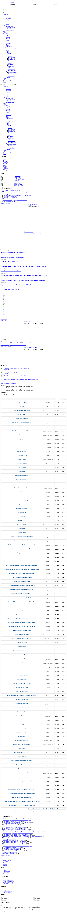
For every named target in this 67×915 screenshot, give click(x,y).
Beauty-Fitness (11, 130)
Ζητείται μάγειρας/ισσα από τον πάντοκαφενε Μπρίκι (14, 843)
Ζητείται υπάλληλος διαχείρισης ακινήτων (12, 828)
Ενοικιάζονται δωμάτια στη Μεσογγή (21, 634)
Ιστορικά (7, 113)
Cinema (7, 92)
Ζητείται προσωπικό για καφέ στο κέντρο (21, 797)
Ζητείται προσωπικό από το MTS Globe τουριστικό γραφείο (21, 544)
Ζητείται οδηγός (21, 528)
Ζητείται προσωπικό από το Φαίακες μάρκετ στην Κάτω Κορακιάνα (17, 835)
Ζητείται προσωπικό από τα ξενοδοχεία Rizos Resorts (22, 597)
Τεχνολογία (8, 115)
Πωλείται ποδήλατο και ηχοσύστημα (21, 703)
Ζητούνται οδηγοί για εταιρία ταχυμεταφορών (21, 422)
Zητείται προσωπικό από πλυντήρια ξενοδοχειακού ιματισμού (21, 781)
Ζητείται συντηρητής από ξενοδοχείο (21, 687)
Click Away (10, 139)
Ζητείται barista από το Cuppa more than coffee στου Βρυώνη (16, 834)
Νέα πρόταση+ (11, 138)
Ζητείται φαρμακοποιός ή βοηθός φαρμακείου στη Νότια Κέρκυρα (17, 195)
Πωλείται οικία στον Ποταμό (22, 654)
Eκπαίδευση (10, 136)
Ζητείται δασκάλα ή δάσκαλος (21, 740)
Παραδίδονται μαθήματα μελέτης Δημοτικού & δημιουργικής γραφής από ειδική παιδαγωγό (22, 831)
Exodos (10, 125)
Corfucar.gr (5, 873)
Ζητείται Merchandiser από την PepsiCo (22, 630)
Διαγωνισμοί (8, 94)
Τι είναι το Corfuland (7, 860)
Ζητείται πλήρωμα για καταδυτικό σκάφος (21, 658)
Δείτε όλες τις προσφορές (6, 346)
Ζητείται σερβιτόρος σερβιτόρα (21, 475)
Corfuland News (9, 118)
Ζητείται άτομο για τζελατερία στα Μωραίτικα (21, 683)
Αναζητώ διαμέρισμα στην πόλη (21, 772)
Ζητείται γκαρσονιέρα (21, 451)
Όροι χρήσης (6, 890)
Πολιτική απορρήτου (7, 891)
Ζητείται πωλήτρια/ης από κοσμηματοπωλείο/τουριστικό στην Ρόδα (17, 192)
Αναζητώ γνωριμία (22, 748)
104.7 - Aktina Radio (18, 185)
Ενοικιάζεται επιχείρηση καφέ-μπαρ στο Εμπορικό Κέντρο (21, 622)
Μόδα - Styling (9, 110)
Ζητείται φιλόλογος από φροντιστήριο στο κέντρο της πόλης (15, 837)
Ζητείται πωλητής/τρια (21, 671)
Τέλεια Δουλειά (11, 141)
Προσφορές (8, 93)
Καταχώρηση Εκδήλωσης (8, 880)
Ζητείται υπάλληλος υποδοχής (21, 785)
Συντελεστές (5, 862)
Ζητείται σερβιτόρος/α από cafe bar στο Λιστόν (13, 850)
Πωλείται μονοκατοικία (22, 642)
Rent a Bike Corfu (12, 142)
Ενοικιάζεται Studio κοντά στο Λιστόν (22, 434)
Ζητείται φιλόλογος (22, 516)
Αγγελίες (5, 97)
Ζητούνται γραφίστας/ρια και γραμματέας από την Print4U (15, 829)
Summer (10, 132)
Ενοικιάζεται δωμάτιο (21, 524)
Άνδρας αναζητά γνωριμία (21, 715)
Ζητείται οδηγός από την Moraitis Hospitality (22, 561)
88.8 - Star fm (17, 176)
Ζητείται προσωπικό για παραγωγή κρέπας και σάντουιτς (22, 793)
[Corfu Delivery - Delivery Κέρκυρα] (1, 906)
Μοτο (48, 406)
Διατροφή (8, 106)
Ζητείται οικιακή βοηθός (22, 455)
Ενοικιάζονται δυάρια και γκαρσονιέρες (11, 847)
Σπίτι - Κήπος (48, 443)
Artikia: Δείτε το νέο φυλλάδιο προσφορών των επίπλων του (13, 345)
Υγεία (7, 107)
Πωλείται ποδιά (21, 414)
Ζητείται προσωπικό (21, 520)
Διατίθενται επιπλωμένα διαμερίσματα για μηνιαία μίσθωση (15, 191)
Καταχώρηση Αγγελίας (10, 99)
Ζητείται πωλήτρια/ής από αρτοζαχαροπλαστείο (13, 848)
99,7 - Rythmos (18, 182)
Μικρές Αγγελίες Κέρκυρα (6, 394)
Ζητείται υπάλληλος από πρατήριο (22, 500)
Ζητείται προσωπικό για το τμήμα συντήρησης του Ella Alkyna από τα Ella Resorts (21, 801)
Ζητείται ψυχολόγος (21, 512)
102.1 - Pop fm (17, 183)
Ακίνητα (48, 402)
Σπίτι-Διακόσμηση (12, 129)
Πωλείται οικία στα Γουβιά (21, 402)
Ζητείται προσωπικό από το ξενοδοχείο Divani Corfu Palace (15, 842)
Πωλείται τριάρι (21, 768)
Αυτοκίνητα (47, 467)
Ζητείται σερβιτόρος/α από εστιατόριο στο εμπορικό (22, 760)
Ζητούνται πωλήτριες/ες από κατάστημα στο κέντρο (21, 589)
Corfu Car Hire (14, 134)
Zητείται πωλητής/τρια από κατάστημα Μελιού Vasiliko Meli (21, 805)
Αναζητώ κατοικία (21, 483)
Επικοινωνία (5, 865)
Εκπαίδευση (8, 90)
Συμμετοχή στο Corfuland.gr (14, 147)
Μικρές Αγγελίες (9, 98)
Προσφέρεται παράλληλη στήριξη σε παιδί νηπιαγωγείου (15, 200)
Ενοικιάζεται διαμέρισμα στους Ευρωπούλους (12, 190)
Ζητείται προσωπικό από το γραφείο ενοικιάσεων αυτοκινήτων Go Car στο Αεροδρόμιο (21, 836)
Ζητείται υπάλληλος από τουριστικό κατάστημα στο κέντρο (21, 540)
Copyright (5, 888)
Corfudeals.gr (6, 872)
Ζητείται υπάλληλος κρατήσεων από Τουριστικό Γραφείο (22, 585)
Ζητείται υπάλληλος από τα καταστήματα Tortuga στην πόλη (21, 789)
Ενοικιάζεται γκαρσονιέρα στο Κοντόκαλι (21, 410)
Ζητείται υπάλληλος (21, 679)
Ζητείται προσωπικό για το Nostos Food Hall (12, 194)
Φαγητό (10, 126)
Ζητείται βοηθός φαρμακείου (21, 553)
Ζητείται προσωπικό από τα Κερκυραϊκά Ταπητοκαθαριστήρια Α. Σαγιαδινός (21, 569)
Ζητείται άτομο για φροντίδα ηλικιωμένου (21, 728)
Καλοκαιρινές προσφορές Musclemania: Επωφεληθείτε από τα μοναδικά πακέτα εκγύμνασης (20, 342)
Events (7, 87)
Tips (7, 116)
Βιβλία (7, 112)
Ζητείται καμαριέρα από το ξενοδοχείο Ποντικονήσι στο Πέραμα (21, 695)
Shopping (10, 128)
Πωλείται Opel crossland (21, 467)
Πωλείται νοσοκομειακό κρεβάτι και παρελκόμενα (21, 638)
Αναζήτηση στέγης (22, 532)
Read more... (5, 105)
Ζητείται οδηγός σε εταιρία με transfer (21, 581)
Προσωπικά (47, 480)
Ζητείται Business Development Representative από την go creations (17, 830)
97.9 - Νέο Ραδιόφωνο (19, 180)
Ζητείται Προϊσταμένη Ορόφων (21, 691)
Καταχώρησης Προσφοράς (8, 881)
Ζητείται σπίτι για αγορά (22, 463)
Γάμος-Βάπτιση (11, 131)
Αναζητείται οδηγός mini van (9, 201)
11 (50, 808)
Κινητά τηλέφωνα (48, 488)
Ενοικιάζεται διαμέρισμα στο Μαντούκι (21, 744)
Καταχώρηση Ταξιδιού (8, 882)
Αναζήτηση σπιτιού (22, 459)
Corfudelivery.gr (6, 871)
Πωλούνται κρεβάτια (21, 711)
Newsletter (8, 149)
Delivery (10, 135)
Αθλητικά (8, 91)
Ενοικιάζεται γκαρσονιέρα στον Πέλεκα (21, 650)
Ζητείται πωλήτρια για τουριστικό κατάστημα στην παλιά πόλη (21, 618)
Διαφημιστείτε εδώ (7, 892)
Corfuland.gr (5, 870)
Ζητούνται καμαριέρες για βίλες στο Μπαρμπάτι (22, 577)
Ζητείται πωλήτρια (21, 605)
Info (6, 143)
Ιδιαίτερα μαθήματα (48, 740)
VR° (4, 151)
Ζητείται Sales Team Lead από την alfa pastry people (21, 557)
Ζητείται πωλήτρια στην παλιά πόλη (21, 752)
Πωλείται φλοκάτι (21, 447)
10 (48, 808)
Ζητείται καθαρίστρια (21, 732)
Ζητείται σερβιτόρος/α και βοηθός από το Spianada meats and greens (17, 846)
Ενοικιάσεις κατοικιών (48, 410)
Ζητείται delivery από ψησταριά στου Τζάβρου (21, 593)
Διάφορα (7, 117)
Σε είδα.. (5, 104)
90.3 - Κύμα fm (18, 177)
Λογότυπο (5, 864)
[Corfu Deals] (37, 906)
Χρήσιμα (5, 119)
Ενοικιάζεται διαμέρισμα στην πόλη (10, 197)
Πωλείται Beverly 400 (21, 406)
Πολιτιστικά (8, 89)
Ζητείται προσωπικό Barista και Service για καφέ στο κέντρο (21, 573)
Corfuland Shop (11, 148)
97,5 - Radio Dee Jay (19, 179)
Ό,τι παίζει (5, 86)
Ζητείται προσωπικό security (22, 699)
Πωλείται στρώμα (21, 443)
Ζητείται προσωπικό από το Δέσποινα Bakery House (14, 841)
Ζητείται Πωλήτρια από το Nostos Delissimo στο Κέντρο (21, 614)
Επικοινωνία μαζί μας (12, 144)
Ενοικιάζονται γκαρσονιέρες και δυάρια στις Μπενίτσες (14, 844)
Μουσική (8, 109)
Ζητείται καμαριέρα (22, 724)
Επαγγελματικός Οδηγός (11, 121)
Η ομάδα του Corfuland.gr (13, 145)
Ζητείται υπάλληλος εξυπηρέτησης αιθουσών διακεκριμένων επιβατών (18, 833)
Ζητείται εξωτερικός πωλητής (22, 719)
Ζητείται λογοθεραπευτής (21, 508)
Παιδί (4, 165)
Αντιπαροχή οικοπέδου (21, 646)
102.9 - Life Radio (18, 184)
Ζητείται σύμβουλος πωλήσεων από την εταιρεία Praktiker (21, 601)
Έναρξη (30, 808)
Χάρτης (7, 123)
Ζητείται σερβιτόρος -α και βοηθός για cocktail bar (21, 776)
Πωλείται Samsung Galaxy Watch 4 (21, 487)
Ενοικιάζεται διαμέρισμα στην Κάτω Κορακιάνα (13, 840)
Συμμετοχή (5, 861)
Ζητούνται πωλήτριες (21, 426)
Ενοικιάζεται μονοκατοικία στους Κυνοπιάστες (21, 662)
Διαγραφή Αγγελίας (10, 102)
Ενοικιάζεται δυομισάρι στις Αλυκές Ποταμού (21, 430)
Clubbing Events (4, 319)
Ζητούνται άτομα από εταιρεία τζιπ (21, 707)
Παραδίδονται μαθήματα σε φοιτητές (11, 849)
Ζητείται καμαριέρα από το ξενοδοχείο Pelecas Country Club (21, 626)
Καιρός (7, 122)
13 (54, 808)
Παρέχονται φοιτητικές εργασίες (10, 852)
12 (52, 808)
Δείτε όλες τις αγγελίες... (6, 203)
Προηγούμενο (36, 808)
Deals (4, 103)
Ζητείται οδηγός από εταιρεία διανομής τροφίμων (13, 198)
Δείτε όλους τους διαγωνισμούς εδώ (8, 383)
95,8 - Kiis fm (18, 178)
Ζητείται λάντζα (21, 504)
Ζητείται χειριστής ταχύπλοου (9, 853)
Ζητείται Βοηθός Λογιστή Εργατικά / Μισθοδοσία (22, 536)
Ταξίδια (10, 137)
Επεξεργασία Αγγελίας (10, 100)
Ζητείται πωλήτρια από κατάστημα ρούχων (21, 548)
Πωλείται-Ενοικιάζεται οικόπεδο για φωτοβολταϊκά (21, 667)
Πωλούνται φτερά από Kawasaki (21, 418)
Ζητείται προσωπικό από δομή (9, 839)
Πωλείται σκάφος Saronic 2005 (22, 610)
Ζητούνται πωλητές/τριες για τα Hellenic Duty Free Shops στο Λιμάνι (21, 565)
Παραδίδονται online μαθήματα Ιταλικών (11, 196)
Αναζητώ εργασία (21, 439)
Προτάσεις (8, 124)
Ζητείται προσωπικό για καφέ (22, 675)
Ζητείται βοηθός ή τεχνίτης (21, 764)
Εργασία (48, 423)
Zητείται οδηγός (21, 471)
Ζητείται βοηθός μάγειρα (21, 491)
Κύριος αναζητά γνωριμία (21, 479)
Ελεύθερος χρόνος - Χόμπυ (48, 704)
